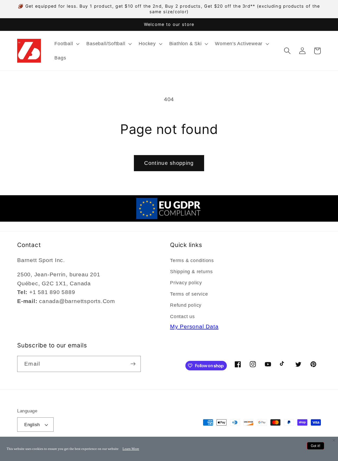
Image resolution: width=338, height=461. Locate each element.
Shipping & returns (191, 271)
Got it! (315, 446)
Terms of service (189, 294)
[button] (66, 44)
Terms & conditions (192, 260)
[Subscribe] (132, 364)
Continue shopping (169, 163)
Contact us (182, 316)
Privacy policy (186, 282)
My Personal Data (194, 326)
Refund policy (185, 305)
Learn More (131, 449)
